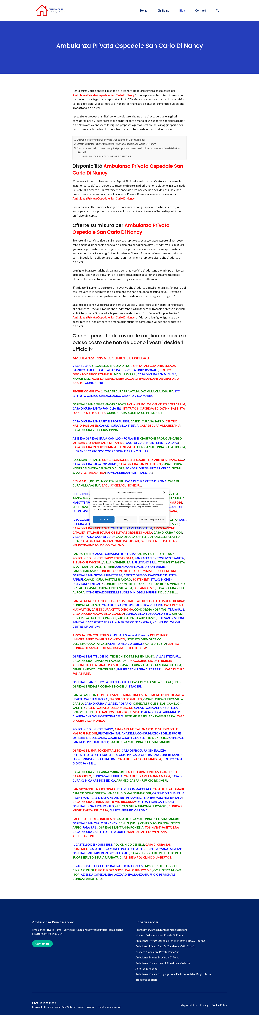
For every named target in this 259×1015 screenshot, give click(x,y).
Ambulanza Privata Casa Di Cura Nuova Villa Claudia (165, 946)
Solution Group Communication (103, 1007)
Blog (182, 10)
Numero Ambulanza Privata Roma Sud (157, 951)
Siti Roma (78, 1007)
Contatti (200, 10)
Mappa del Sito (188, 1005)
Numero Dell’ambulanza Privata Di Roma (159, 935)
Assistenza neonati (146, 968)
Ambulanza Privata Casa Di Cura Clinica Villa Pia (162, 963)
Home (143, 10)
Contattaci (42, 943)
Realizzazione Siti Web (59, 1007)
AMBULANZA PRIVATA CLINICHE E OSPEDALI (106, 156)
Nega (127, 519)
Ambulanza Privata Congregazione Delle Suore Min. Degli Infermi (173, 974)
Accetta (104, 519)
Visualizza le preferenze (152, 519)
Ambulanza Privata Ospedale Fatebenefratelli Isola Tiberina (170, 940)
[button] (164, 492)
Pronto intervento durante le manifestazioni (161, 929)
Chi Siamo (163, 10)
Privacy (204, 1005)
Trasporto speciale (146, 979)
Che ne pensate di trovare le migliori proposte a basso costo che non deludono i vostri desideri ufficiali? (129, 150)
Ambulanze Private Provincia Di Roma (157, 957)
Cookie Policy (219, 1005)
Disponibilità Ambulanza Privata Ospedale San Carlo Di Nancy (111, 139)
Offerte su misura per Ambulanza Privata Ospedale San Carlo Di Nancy (116, 143)
